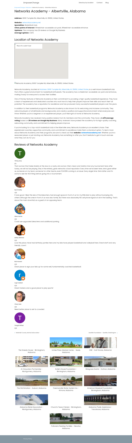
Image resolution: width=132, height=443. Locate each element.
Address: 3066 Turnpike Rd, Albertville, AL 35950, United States (64, 89)
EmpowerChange (31, 2)
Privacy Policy (27, 439)
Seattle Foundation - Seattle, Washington (102, 333)
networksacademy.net (31, 22)
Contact (99, 3)
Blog (107, 3)
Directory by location (86, 3)
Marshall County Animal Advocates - (28, 333)
